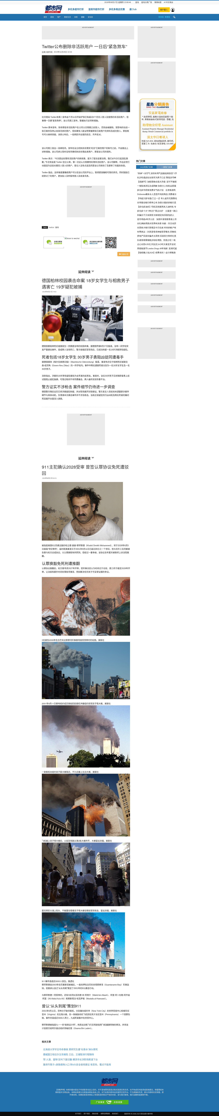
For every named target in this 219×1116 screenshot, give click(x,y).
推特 (57, 227)
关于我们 (78, 1114)
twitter (51, 227)
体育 (76, 17)
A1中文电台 (168, 2)
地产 (59, 17)
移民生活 (67, 17)
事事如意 (157, 2)
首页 (45, 17)
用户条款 (87, 1114)
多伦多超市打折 (76, 9)
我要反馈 (124, 254)
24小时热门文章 (146, 167)
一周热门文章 (166, 167)
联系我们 (115, 1114)
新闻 (52, 17)
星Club (133, 9)
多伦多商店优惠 (117, 9)
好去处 (90, 17)
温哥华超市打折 (96, 9)
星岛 (137, 2)
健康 (82, 17)
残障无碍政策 (105, 1114)
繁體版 (167, 17)
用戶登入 (164, 9)
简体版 (161, 17)
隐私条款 (95, 1114)
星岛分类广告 (146, 2)
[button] (174, 17)
